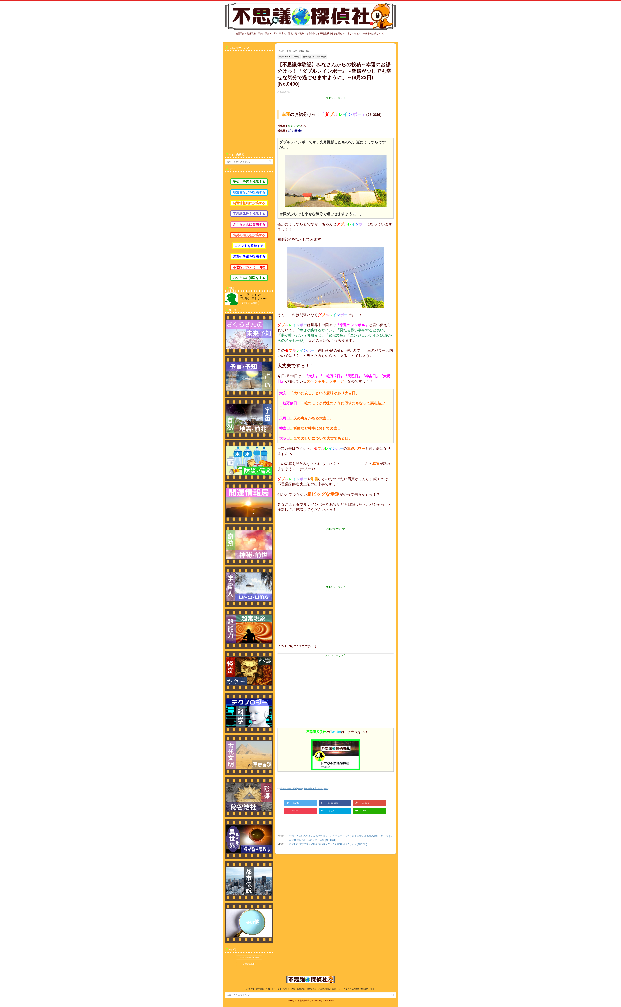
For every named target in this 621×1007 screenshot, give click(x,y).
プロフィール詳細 (249, 303)
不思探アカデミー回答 (249, 267)
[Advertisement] (336, 553)
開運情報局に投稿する (249, 203)
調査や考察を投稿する (249, 256)
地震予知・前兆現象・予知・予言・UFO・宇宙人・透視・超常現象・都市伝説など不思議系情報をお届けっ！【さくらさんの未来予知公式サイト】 (310, 989)
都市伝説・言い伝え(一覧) (316, 788)
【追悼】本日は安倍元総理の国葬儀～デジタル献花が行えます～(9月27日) (326, 844)
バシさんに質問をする (249, 278)
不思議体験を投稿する (249, 213)
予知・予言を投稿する (249, 181)
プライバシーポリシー (249, 957)
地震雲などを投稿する (249, 192)
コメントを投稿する (249, 246)
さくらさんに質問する (249, 224)
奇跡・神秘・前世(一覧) (291, 788)
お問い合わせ (249, 964)
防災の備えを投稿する (249, 235)
